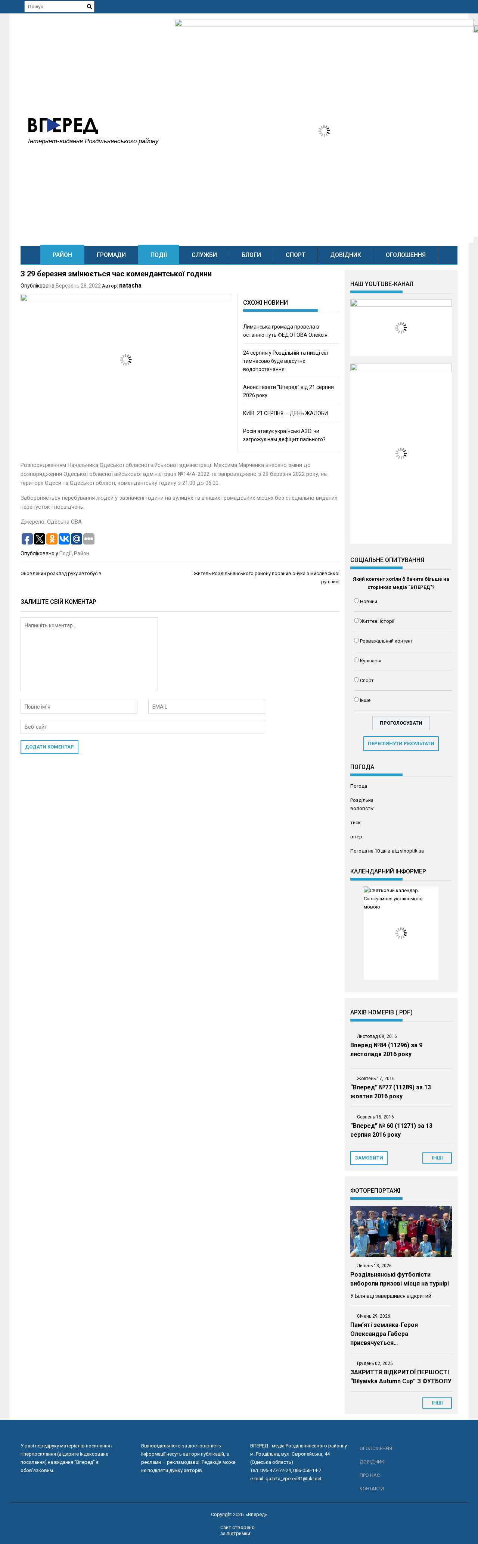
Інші (437, 1403)
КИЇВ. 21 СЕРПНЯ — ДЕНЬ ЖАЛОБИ (285, 413)
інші (437, 1158)
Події (158, 254)
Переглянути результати (401, 743)
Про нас (370, 1475)
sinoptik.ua (412, 851)
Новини (368, 601)
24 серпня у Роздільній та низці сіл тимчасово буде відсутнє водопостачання (285, 361)
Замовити (369, 1158)
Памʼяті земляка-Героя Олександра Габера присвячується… (384, 1333)
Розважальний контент (386, 641)
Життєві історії (377, 621)
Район (62, 254)
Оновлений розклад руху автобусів (61, 573)
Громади (111, 254)
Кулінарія (370, 660)
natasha (130, 285)
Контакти (372, 1488)
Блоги (251, 254)
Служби (204, 254)
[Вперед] (30, 255)
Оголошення (406, 254)
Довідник (345, 254)
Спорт (295, 254)
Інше (365, 700)
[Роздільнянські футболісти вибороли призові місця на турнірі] (401, 1231)
